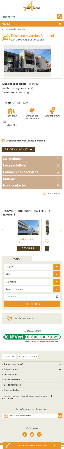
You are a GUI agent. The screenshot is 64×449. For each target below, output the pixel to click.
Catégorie (11, 282)
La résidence (12, 159)
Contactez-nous (32, 330)
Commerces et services (20, 172)
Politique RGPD (8, 398)
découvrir (28, 248)
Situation (9, 179)
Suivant (61, 231)
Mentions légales (20, 396)
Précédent (3, 231)
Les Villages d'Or (29, 356)
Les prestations (14, 165)
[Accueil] (32, 6)
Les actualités (11, 374)
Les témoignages (12, 385)
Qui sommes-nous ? (13, 364)
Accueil (5, 29)
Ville (8, 274)
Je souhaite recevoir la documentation (25, 140)
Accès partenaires (25, 318)
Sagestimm (10, 356)
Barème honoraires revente (40, 396)
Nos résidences (11, 369)
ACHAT (17, 258)
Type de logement (15, 289)
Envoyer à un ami (53, 193)
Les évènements (12, 380)
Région (9, 267)
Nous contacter (14, 185)
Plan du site (6, 396)
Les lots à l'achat (15, 149)
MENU (6, 23)
